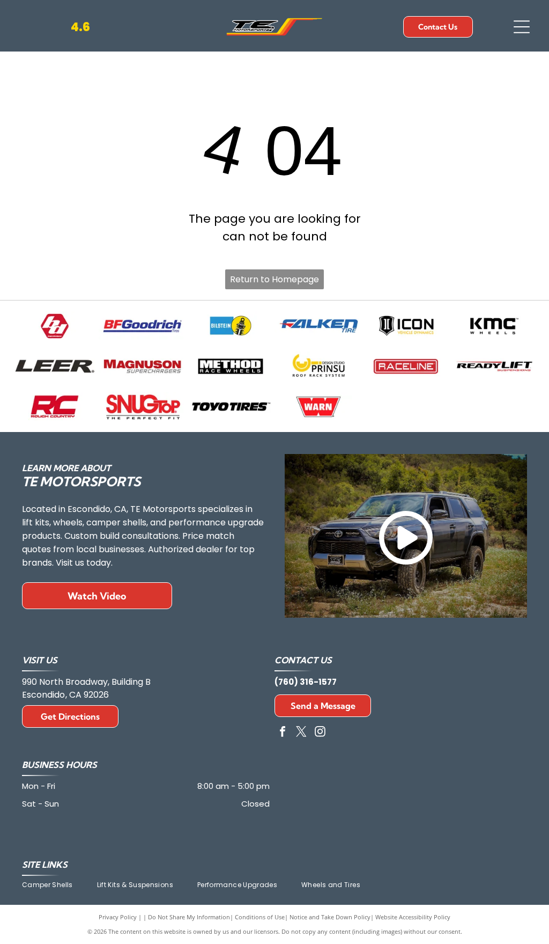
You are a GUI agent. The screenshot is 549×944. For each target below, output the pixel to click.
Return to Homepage (274, 279)
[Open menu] (522, 27)
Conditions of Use (260, 917)
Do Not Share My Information (189, 917)
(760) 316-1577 (305, 681)
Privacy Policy (118, 917)
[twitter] (301, 732)
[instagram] (320, 732)
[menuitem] (59, 885)
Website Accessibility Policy (412, 917)
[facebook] (282, 732)
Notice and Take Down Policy (330, 917)
